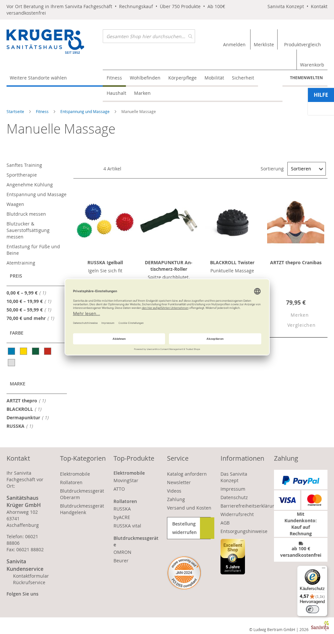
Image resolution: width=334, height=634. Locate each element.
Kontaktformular (31, 576)
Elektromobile (75, 474)
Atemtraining (21, 263)
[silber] (12, 362)
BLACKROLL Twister (232, 262)
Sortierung (272, 169)
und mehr (32, 318)
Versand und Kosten (189, 508)
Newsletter (179, 482)
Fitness (43, 111)
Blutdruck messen (26, 214)
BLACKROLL (26, 409)
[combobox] (149, 36)
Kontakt (319, 6)
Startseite (16, 111)
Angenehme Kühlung (30, 184)
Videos (174, 491)
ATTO (119, 489)
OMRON (122, 552)
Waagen (15, 204)
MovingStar (126, 480)
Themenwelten (306, 77)
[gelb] (24, 351)
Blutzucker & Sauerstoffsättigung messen (28, 230)
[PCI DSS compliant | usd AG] (184, 573)
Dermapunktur (29, 417)
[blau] (12, 351)
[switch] (312, 609)
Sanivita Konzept (285, 6)
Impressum (232, 489)
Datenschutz (234, 497)
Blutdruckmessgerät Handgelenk (82, 509)
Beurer (121, 560)
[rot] (48, 351)
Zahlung (176, 499)
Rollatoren (71, 482)
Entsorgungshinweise (243, 531)
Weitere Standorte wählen (38, 78)
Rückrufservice (29, 582)
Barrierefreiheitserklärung (249, 506)
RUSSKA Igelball (105, 262)
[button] (294, 315)
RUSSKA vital (127, 526)
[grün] (36, 351)
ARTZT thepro (28, 400)
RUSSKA (22, 426)
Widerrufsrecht (237, 514)
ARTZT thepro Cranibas (296, 262)
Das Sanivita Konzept (233, 477)
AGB (225, 523)
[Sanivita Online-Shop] (55, 41)
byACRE (122, 517)
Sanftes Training (24, 165)
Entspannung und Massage (85, 111)
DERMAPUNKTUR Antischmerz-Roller (168, 265)
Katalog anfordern (187, 474)
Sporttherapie (22, 175)
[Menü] (323, 569)
